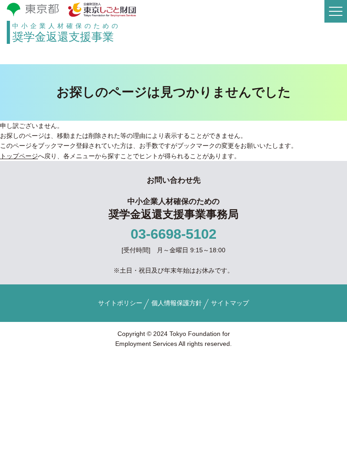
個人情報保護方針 (176, 303)
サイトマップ (230, 303)
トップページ (19, 156)
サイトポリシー (120, 303)
